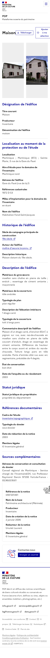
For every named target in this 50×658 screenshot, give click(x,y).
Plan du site (25, 629)
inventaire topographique (16, 418)
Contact (32, 619)
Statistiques (38, 624)
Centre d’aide (10, 629)
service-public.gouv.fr (29, 606)
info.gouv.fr (7, 606)
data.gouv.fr (30, 611)
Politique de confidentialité (27, 635)
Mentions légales (8, 635)
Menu (46, 4)
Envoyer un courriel (29, 554)
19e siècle (7, 238)
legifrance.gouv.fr (10, 611)
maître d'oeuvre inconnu (15, 248)
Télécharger (26, 32)
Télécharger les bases (20, 624)
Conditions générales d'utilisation (15, 638)
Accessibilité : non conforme (13, 619)
